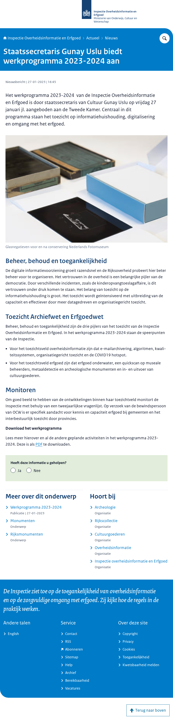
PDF (38, 444)
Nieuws (111, 38)
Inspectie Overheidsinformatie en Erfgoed (44, 38)
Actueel (92, 38)
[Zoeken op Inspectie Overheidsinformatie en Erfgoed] (164, 38)
